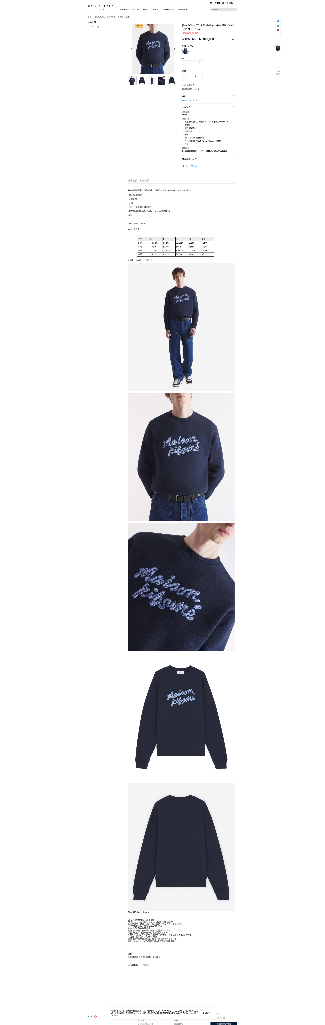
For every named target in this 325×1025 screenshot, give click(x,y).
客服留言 (177, 1021)
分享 (187, 166)
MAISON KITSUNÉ (189, 100)
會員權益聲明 (178, 1024)
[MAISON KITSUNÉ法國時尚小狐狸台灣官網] (102, 7)
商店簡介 (141, 1021)
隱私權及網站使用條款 (145, 1024)
